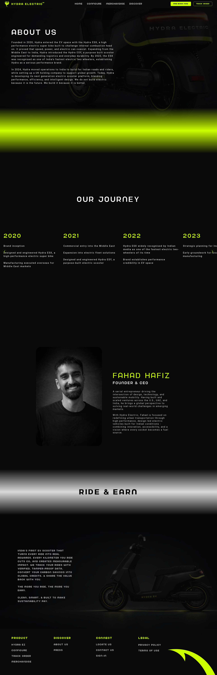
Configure (94, 3)
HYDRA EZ (19, 644)
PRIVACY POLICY (149, 645)
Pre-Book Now (180, 4)
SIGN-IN (101, 656)
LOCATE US (104, 644)
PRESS (58, 650)
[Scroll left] (4, 251)
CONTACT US (105, 650)
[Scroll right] (212, 251)
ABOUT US (61, 644)
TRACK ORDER (21, 656)
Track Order (202, 4)
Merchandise (115, 3)
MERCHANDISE (22, 661)
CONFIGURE (19, 650)
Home (79, 3)
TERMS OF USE (148, 650)
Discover (135, 3)
